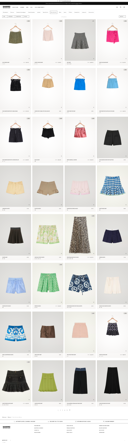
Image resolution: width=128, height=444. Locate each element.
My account (101, 430)
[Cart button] (124, 7)
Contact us (36, 430)
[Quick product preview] (29, 59)
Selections (15, 7)
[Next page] (70, 410)
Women (22, 7)
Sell (32, 7)
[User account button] (117, 7)
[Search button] (120, 7)
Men (27, 7)
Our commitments (39, 7)
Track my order (37, 432)
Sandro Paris (101, 432)
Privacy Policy (69, 432)
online (77, 3)
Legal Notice (69, 430)
